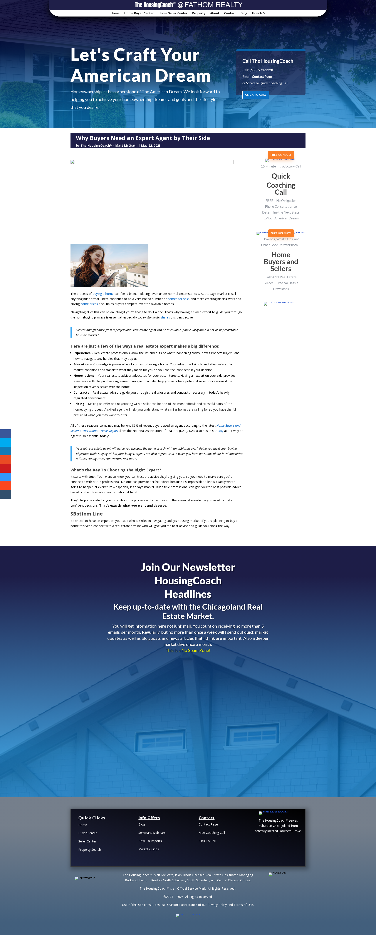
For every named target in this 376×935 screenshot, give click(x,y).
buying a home (103, 294)
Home (115, 13)
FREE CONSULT (281, 154)
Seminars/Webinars (152, 833)
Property (198, 13)
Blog (244, 13)
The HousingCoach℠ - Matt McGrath (109, 145)
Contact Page (208, 824)
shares (165, 317)
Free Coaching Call (212, 833)
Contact (230, 13)
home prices (89, 304)
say (220, 431)
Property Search (89, 849)
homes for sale (178, 299)
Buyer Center (87, 833)
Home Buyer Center (139, 13)
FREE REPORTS (281, 233)
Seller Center (87, 841)
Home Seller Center (172, 13)
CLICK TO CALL (255, 94)
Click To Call (207, 841)
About (214, 13)
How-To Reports (150, 841)
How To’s (258, 13)
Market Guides (148, 849)
